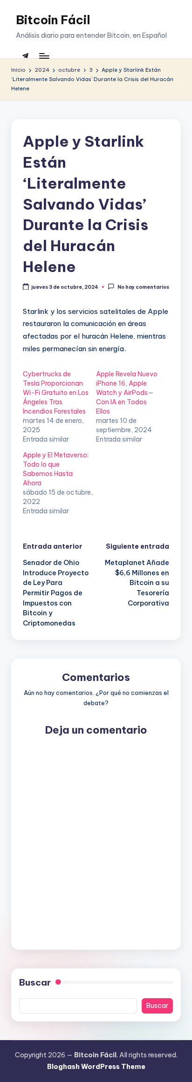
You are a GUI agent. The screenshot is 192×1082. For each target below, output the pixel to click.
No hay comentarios (143, 287)
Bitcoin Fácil (53, 19)
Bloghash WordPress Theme (96, 1066)
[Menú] (43, 55)
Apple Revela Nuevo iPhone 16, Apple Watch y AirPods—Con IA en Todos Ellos (127, 392)
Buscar (35, 982)
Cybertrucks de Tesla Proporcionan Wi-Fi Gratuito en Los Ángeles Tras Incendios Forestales (56, 392)
